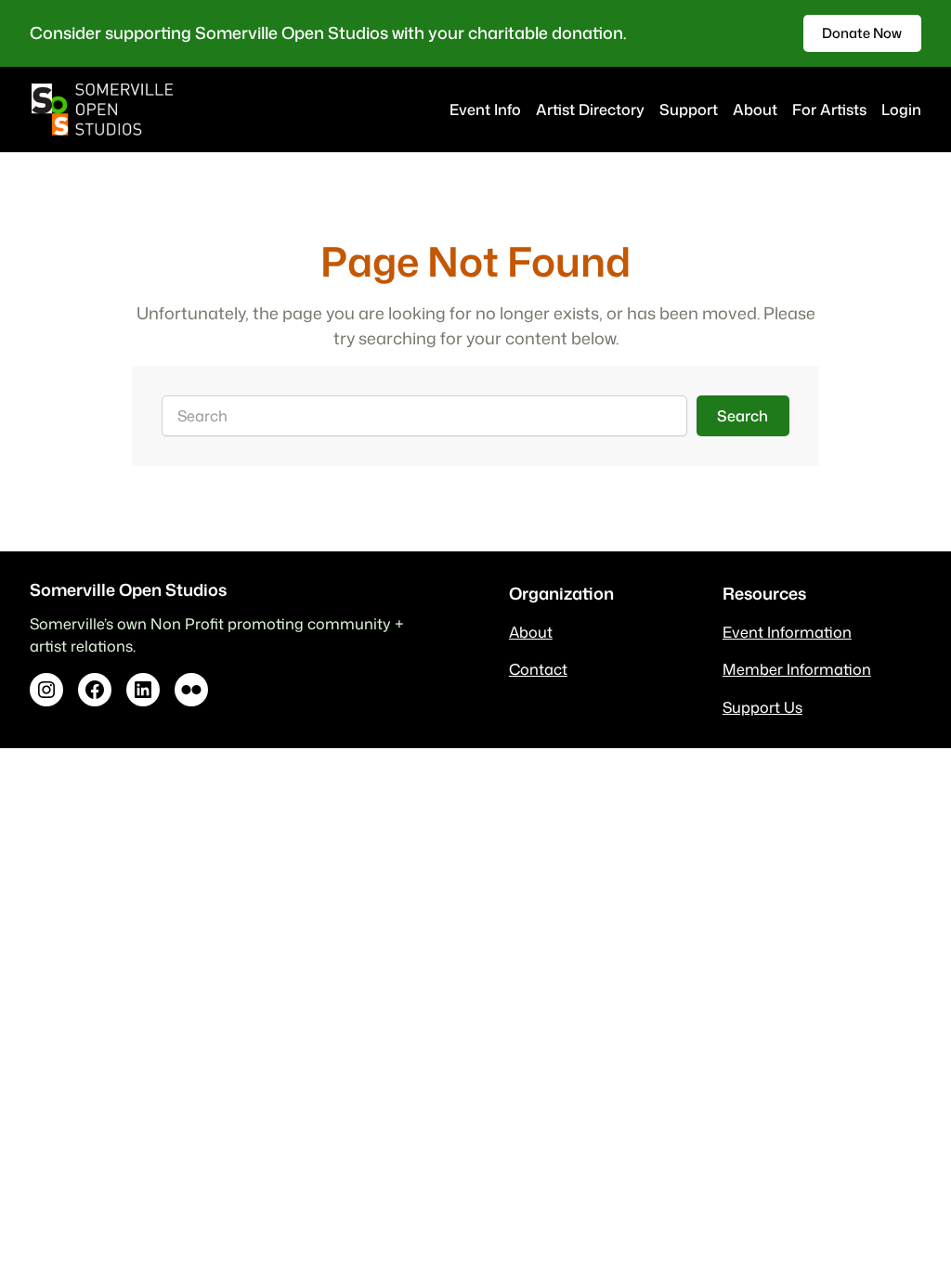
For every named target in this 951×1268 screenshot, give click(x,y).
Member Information (797, 668)
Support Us (762, 707)
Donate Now (862, 33)
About (531, 631)
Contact (538, 668)
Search (742, 415)
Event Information (787, 631)
